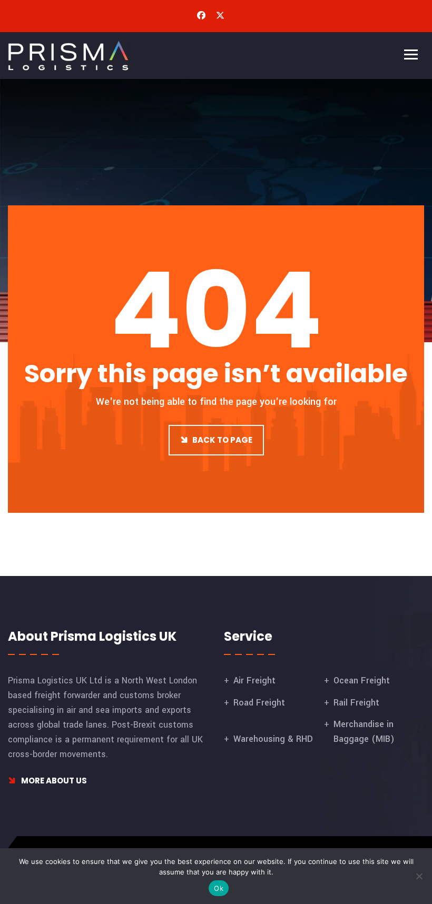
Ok (218, 888)
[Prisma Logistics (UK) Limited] (68, 55)
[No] (419, 876)
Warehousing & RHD (273, 739)
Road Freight (259, 703)
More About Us (53, 780)
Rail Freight (356, 703)
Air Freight (254, 680)
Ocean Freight (361, 680)
